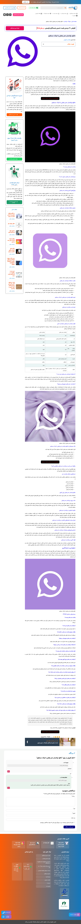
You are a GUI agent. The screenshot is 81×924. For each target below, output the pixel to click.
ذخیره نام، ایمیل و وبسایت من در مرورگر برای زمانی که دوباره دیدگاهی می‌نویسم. (56, 822)
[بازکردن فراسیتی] (72, 15)
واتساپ (65, 21)
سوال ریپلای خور (11, 223)
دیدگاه (73, 796)
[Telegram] (4, 14)
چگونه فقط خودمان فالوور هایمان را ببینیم (11, 250)
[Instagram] (10, 14)
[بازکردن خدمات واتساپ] (60, 13)
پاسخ (8, 771)
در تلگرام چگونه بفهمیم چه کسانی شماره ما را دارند (11, 215)
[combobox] (52, 8)
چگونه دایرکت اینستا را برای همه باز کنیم (11, 240)
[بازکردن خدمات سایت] (52, 13)
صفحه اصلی (74, 21)
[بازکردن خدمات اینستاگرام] (69, 13)
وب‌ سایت (73, 818)
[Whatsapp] (7, 14)
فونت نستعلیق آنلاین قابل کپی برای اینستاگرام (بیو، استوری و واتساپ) (11, 285)
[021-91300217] (37, 8)
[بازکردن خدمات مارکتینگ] (43, 13)
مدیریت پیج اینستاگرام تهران (11, 231)
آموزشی (65, 40)
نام (74, 808)
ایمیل (73, 813)
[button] (43, 44)
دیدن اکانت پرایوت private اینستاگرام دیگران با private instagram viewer (11, 261)
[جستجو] (65, 8)
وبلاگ (69, 21)
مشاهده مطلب (12, 219)
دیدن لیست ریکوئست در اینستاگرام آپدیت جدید (11, 273)
